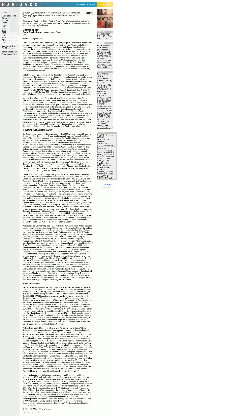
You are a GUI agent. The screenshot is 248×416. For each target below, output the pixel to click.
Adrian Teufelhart (9, 52)
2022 (4, 33)
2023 (4, 35)
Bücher (5, 20)
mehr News (107, 184)
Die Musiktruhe (8, 48)
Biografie (6, 18)
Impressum (80, 4)
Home (4, 12)
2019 (4, 26)
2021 (4, 31)
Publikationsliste (9, 16)
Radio (4, 23)
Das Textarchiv (8, 46)
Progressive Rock (10, 54)
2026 (4, 42)
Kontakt (91, 4)
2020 (4, 28)
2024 (4, 38)
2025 (4, 40)
